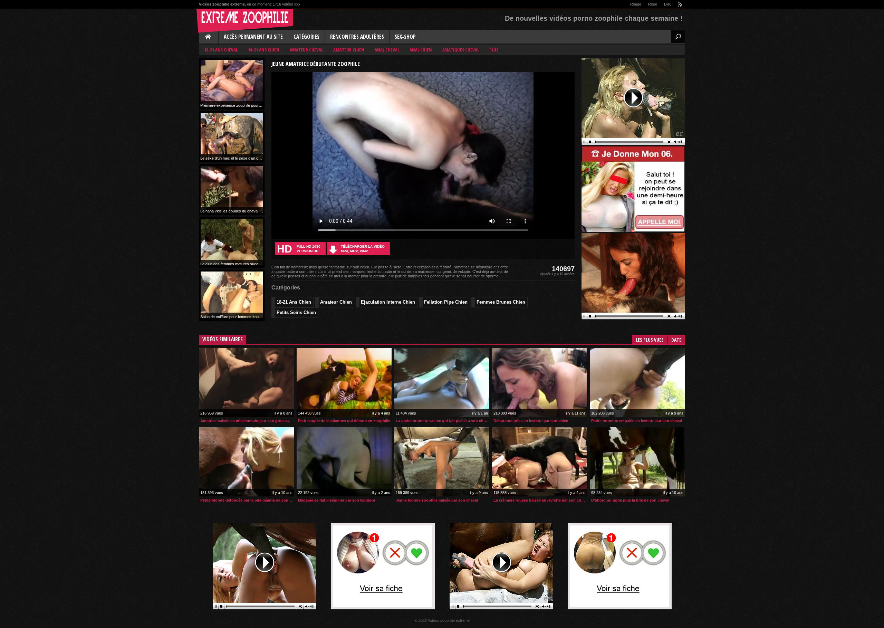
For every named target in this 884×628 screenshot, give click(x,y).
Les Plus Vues (650, 339)
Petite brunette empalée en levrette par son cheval (636, 421)
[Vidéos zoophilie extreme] (244, 21)
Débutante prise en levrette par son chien (530, 421)
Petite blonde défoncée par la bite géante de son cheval (247, 500)
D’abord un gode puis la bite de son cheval (630, 500)
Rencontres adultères (357, 36)
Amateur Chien (348, 50)
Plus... (495, 50)
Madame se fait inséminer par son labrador (336, 500)
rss (680, 4)
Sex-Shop (405, 36)
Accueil (208, 37)
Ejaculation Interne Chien (388, 302)
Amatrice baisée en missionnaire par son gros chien (247, 421)
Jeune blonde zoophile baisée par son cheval (437, 500)
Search (678, 36)
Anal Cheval (387, 50)
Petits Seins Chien (296, 312)
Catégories (306, 36)
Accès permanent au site (253, 36)
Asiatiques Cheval (460, 50)
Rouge (635, 4)
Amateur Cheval (306, 50)
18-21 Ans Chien (263, 50)
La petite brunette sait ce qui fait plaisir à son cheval (442, 421)
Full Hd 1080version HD (298, 249)
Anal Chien (421, 50)
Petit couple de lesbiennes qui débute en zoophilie (344, 421)
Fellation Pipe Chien (446, 302)
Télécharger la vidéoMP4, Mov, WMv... (363, 249)
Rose (652, 4)
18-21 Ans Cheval (221, 50)
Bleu (667, 4)
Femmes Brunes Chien (501, 302)
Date (676, 339)
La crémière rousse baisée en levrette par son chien (540, 500)
